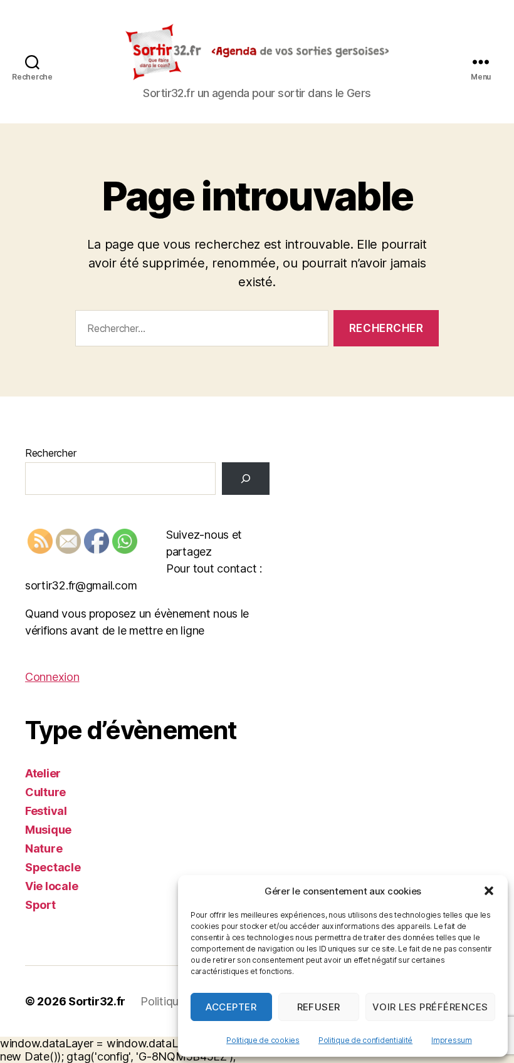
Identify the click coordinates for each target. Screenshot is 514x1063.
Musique (48, 829)
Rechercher (50, 453)
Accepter (231, 1007)
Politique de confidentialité (365, 1040)
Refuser (319, 1007)
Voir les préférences (430, 1007)
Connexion (52, 676)
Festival (46, 810)
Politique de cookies (263, 1040)
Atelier (43, 773)
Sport (40, 904)
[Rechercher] (246, 478)
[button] (489, 890)
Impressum (451, 1040)
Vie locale (51, 886)
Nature (43, 848)
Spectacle (53, 867)
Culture (45, 792)
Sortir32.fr (96, 1001)
